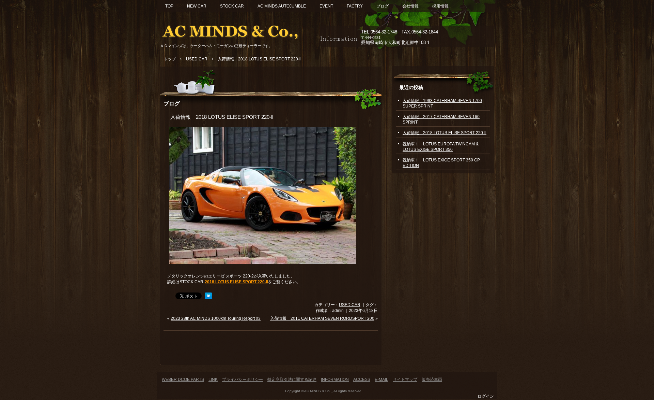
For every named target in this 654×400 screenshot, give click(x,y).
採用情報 (440, 6)
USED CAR (349, 304)
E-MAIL (381, 379)
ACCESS (361, 379)
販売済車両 (432, 379)
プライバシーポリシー (242, 379)
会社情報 (410, 6)
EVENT (326, 6)
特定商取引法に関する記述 (291, 379)
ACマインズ (238, 29)
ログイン (486, 396)
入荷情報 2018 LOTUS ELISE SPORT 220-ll (221, 117)
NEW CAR (196, 6)
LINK (213, 379)
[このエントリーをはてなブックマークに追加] (208, 298)
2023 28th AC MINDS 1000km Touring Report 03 (216, 318)
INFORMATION (335, 379)
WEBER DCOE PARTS (183, 379)
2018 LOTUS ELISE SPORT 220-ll (236, 282)
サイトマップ (405, 379)
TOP (169, 6)
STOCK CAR (232, 6)
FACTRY (355, 6)
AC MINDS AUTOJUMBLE (282, 6)
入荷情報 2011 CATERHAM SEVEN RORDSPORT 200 (322, 318)
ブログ (382, 6)
